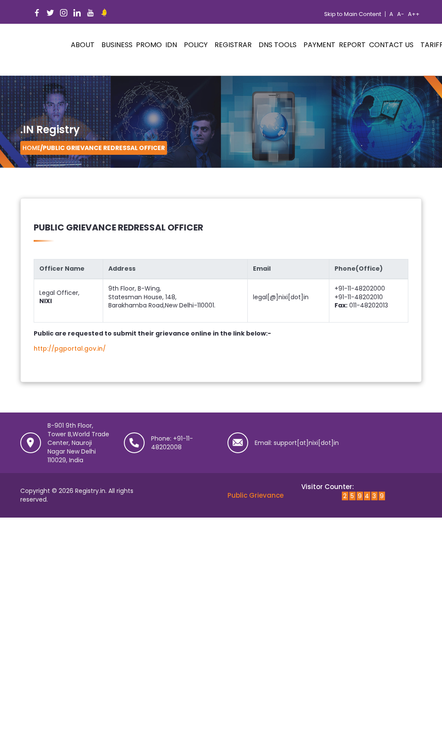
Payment (319, 45)
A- (400, 14)
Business (117, 45)
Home (31, 148)
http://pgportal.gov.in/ (70, 348)
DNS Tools (278, 45)
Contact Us (391, 45)
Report (352, 45)
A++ (414, 14)
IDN (171, 45)
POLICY (196, 45)
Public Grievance (255, 495)
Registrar (233, 45)
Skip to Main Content (352, 14)
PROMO (149, 45)
